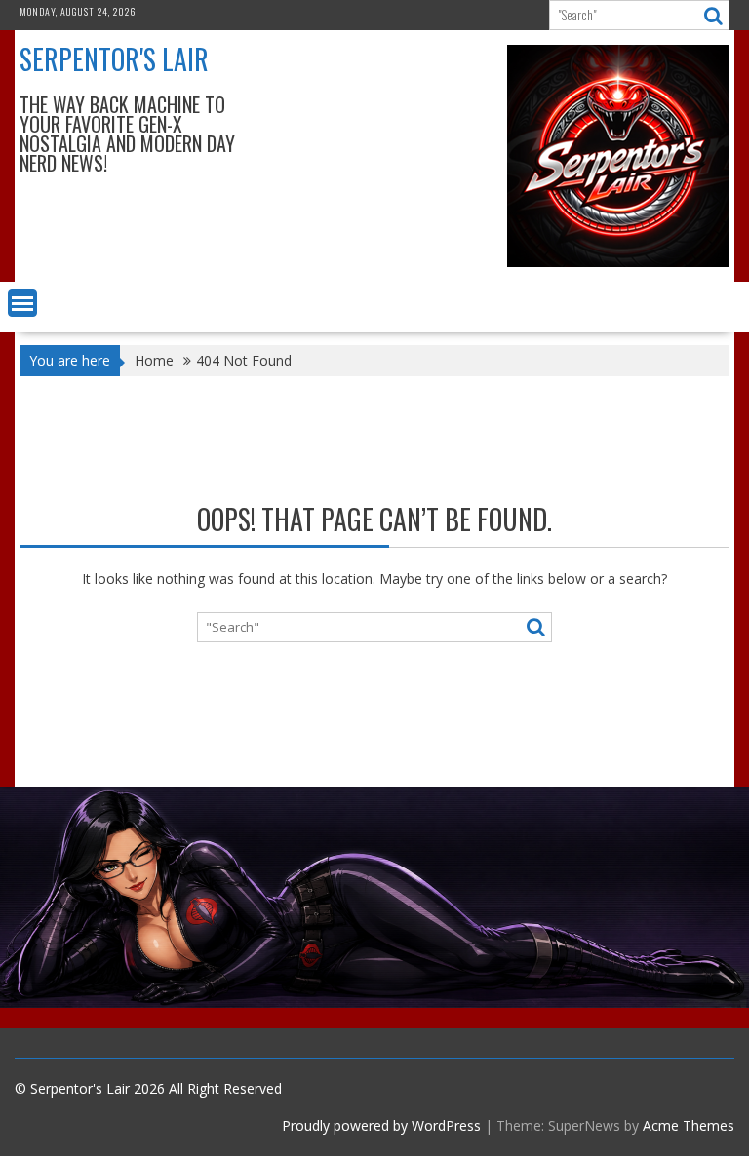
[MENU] (22, 303)
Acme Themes (688, 1125)
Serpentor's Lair (114, 59)
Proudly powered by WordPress (381, 1125)
